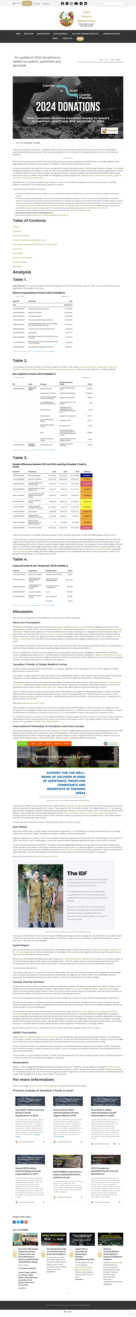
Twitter (18, 1222)
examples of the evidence (42, 722)
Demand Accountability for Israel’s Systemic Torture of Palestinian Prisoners (112, 1254)
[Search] (120, 3)
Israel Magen (18, 253)
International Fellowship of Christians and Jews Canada (35, 244)
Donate (80, 39)
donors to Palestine (43, 215)
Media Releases (43, 34)
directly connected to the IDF (46, 856)
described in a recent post (98, 208)
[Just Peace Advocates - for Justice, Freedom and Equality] (66, 18)
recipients (65, 215)
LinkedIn (22, 1222)
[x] (67, 3)
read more (22, 1288)
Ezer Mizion (17, 249)
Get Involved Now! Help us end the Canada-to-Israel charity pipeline (56, 1251)
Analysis (16, 227)
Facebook (14, 1222)
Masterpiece (17, 266)
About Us (37, 4)
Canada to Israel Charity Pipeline (43, 1086)
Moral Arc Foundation (21, 236)
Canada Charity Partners (22, 258)
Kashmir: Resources (111, 34)
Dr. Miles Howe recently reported (76, 959)
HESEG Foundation (20, 262)
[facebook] (62, 3)
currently (115, 1263)
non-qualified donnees (102, 549)
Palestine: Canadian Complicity (85, 34)
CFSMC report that (49, 687)
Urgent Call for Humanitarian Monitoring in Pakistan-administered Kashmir (84, 1254)
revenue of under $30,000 (56, 634)
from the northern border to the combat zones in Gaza (87, 813)
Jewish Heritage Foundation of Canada (72, 627)
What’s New (29, 34)
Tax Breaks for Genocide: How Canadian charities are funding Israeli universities (57, 206)
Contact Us (46, 4)
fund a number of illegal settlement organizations (89, 989)
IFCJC (60, 731)
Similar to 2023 (114, 1067)
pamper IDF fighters (76, 806)
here (51, 213)
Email (26, 1222)
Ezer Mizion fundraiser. (74, 850)
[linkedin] (85, 3)
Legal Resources (60, 34)
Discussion (17, 231)
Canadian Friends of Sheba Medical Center (29, 240)
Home (18, 34)
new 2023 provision (20, 551)
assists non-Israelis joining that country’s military (38, 1037)
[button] (67, 1293)
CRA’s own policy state (35, 703)
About (55, 38)
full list (104, 152)
